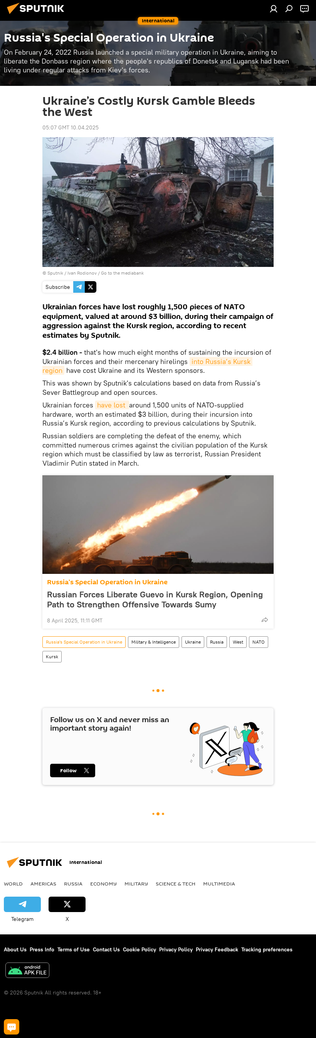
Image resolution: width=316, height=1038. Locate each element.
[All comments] (11, 1027)
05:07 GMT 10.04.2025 (70, 127)
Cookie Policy (139, 949)
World (13, 883)
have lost (112, 405)
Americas (43, 883)
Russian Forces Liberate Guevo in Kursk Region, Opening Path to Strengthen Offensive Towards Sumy (155, 599)
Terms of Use (73, 949)
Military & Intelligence (153, 642)
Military (136, 883)
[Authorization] (273, 8)
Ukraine (193, 642)
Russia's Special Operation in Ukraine (107, 582)
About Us (15, 949)
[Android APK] (27, 971)
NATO (258, 642)
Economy (103, 883)
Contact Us (106, 949)
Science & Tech (175, 883)
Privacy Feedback (217, 949)
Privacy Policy (176, 949)
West (238, 642)
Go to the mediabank (122, 273)
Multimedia (219, 883)
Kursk (52, 656)
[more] (264, 619)
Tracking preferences (266, 949)
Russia (217, 642)
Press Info (42, 949)
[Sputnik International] (38, 15)
